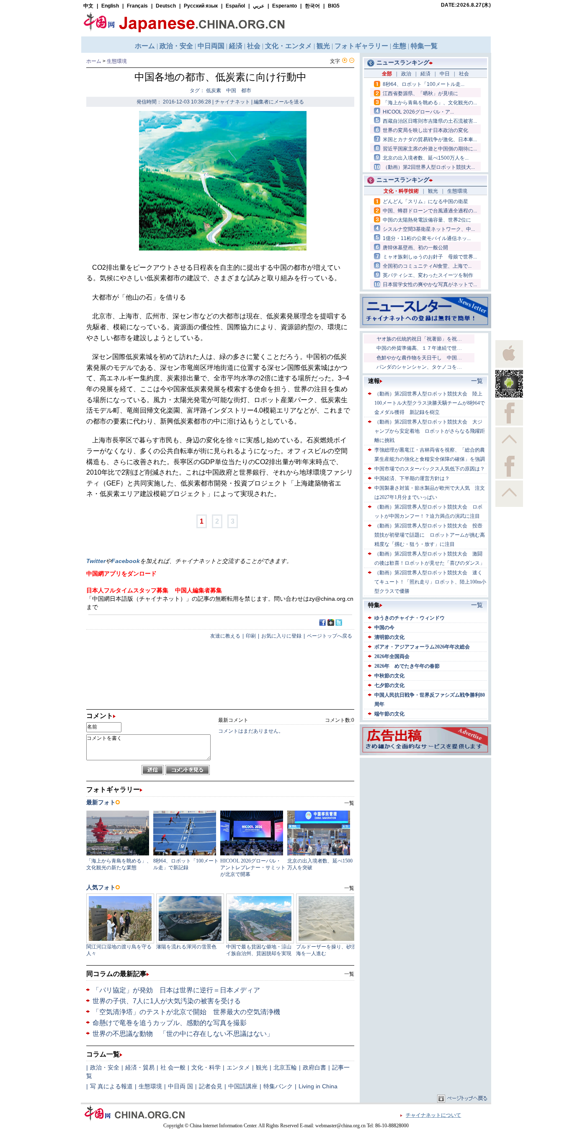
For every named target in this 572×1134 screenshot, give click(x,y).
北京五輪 (285, 1067)
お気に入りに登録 (281, 636)
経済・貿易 (140, 1067)
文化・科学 (206, 1067)
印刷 (251, 636)
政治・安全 (104, 1067)
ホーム (93, 61)
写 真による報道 (111, 1086)
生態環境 (117, 61)
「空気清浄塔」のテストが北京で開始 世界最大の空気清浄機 (186, 1011)
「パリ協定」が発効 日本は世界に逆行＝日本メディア (176, 990)
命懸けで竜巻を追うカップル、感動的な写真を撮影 (170, 1022)
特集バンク (278, 1086)
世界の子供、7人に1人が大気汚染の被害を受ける (167, 1001)
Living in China (318, 1086)
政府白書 (314, 1067)
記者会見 (210, 1086)
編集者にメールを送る (279, 102)
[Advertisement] (425, 812)
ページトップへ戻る (329, 636)
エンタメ (238, 1067)
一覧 (349, 974)
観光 (262, 1067)
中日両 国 (180, 1086)
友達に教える (225, 636)
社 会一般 (173, 1067)
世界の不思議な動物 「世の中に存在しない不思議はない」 (183, 1033)
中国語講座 (243, 1086)
